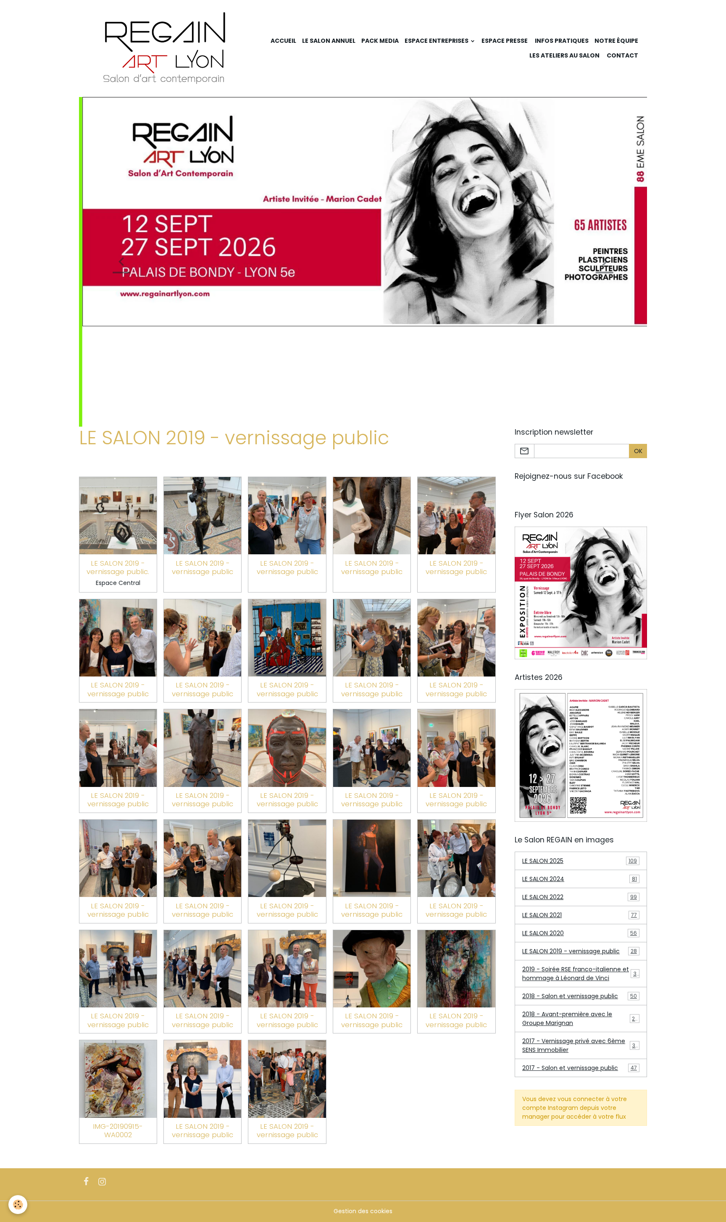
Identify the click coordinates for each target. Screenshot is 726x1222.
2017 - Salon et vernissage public (579, 967)
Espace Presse (504, 41)
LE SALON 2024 (579, 778)
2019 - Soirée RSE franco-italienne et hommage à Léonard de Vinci (581, 873)
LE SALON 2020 (579, 833)
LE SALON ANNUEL (328, 41)
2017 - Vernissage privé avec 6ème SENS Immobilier (580, 945)
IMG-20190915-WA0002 (118, 1030)
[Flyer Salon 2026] (581, 492)
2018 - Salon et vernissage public (579, 896)
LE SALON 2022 (579, 796)
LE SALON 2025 (579, 760)
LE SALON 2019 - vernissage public (202, 467)
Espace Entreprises (437, 41)
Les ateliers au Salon (564, 55)
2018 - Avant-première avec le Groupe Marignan (580, 918)
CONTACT (621, 55)
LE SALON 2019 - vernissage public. (118, 467)
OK (638, 350)
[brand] (165, 48)
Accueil (283, 41)
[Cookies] (17, 1204)
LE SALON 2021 (579, 814)
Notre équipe (616, 41)
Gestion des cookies (363, 1111)
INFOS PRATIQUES (561, 41)
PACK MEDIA (380, 41)
